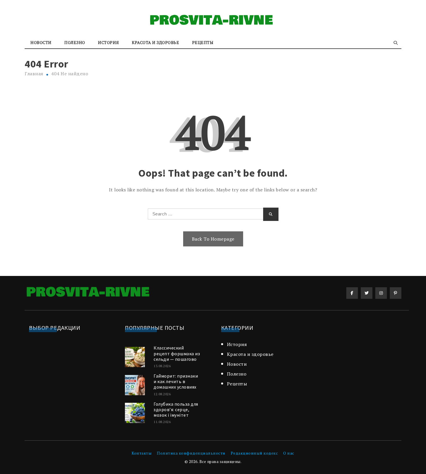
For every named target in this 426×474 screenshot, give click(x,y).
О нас (288, 453)
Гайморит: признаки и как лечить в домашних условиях (176, 381)
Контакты (142, 453)
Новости (41, 42)
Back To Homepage (213, 239)
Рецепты (203, 42)
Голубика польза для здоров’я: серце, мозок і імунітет (176, 409)
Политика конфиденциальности (191, 453)
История (108, 42)
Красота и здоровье (155, 42)
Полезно (74, 42)
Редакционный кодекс (254, 453)
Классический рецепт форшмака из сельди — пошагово (177, 353)
